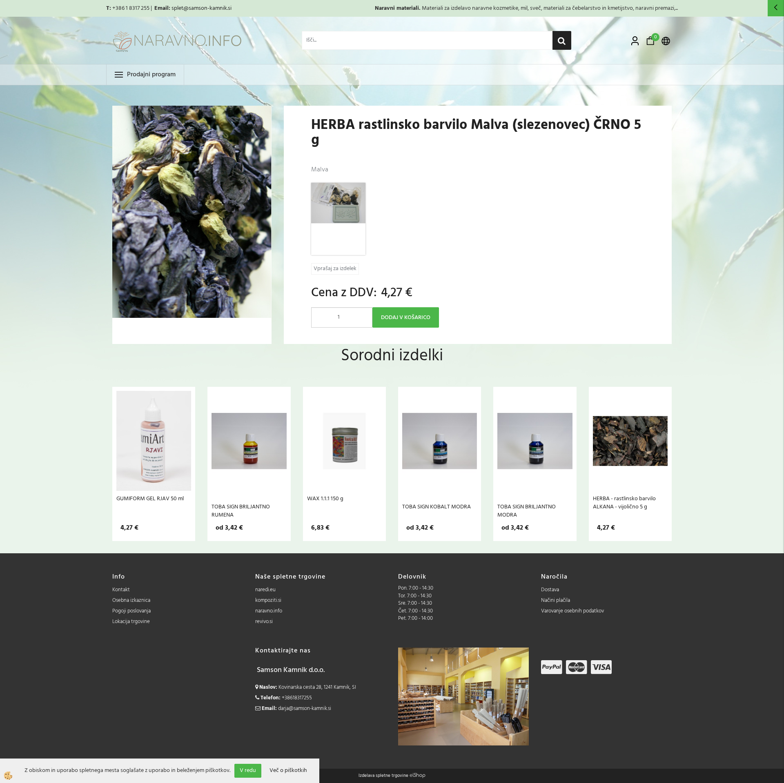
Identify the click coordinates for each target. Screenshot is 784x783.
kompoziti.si (268, 600)
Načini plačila (555, 600)
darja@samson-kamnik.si (304, 708)
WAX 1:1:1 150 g (325, 498)
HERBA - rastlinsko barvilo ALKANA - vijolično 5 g (624, 502)
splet (177, 8)
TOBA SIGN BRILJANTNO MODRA (526, 510)
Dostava (550, 590)
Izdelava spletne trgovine (383, 775)
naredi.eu (265, 590)
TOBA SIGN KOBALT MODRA (436, 506)
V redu (248, 770)
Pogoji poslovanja (131, 611)
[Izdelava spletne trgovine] (417, 775)
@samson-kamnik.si (207, 8)
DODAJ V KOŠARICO (405, 317)
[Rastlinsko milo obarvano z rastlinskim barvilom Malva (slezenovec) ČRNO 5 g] (338, 219)
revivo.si (264, 621)
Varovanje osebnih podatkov (572, 611)
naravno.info (268, 611)
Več (154, 441)
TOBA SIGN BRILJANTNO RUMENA (241, 510)
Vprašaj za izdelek (335, 268)
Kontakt (121, 590)
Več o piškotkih (288, 771)
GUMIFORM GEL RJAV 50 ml (150, 498)
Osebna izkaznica (131, 600)
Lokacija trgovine (131, 621)
